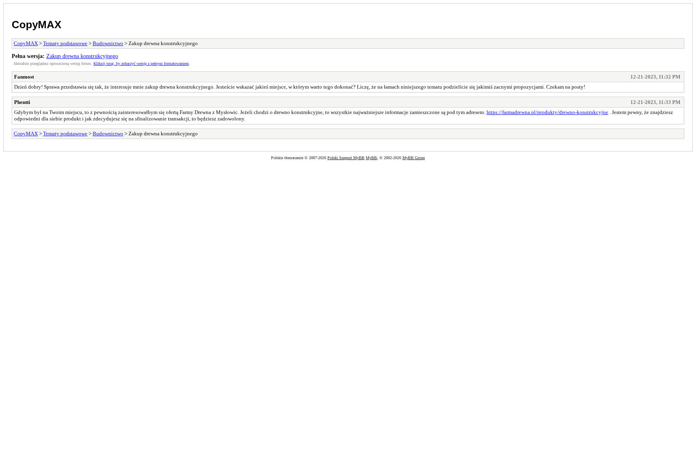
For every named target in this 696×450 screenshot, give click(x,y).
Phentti (22, 102)
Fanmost (24, 77)
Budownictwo (108, 43)
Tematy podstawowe (65, 43)
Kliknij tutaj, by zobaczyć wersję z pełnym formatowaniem (141, 63)
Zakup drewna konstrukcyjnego (82, 56)
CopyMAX (36, 25)
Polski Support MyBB (346, 158)
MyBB (371, 158)
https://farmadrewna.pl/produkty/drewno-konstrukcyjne (547, 112)
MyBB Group (413, 158)
